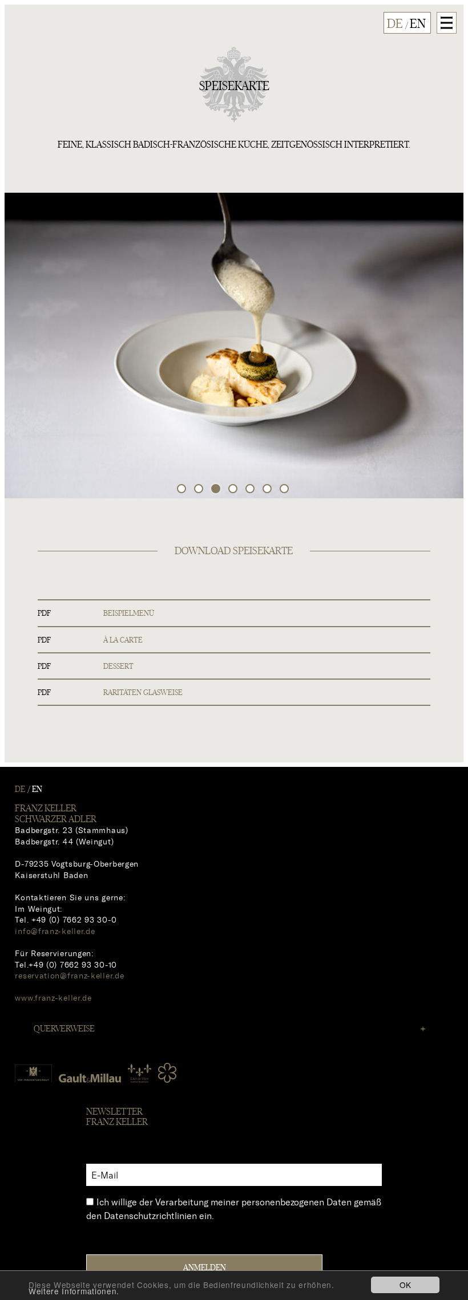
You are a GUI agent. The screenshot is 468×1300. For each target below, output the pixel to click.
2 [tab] (199, 489)
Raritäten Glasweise (143, 693)
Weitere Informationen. (74, 1291)
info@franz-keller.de (55, 931)
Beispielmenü (128, 614)
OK (405, 1284)
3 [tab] (217, 489)
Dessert (118, 667)
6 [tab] (268, 489)
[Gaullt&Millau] (90, 1077)
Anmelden (204, 1268)
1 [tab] (182, 489)
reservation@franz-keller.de (69, 975)
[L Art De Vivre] (139, 1069)
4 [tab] (234, 489)
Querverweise (64, 1028)
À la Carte (123, 640)
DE (395, 24)
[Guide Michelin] (167, 1073)
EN (418, 24)
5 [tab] (251, 489)
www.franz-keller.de (53, 997)
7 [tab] (285, 489)
